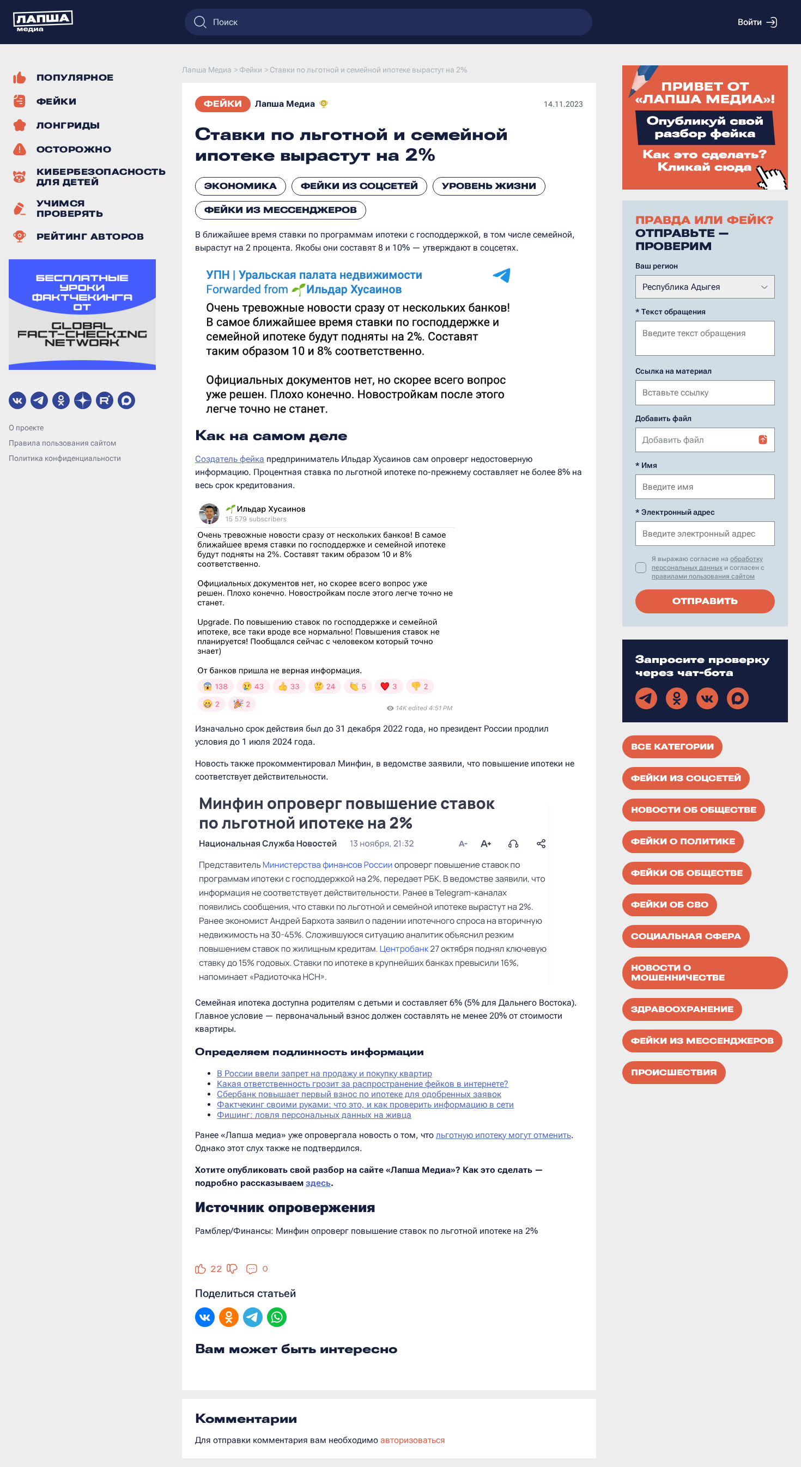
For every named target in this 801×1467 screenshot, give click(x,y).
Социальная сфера (686, 936)
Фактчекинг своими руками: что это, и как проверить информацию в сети (365, 1104)
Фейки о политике (683, 842)
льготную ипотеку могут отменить (503, 1135)
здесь (318, 1183)
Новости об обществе (693, 810)
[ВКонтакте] (205, 1318)
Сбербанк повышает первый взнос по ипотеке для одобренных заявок (359, 1094)
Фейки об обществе (687, 873)
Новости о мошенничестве (678, 973)
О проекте (26, 427)
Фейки (223, 104)
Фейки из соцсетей (359, 186)
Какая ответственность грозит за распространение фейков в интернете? (362, 1084)
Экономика (240, 186)
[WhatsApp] (277, 1318)
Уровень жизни (489, 186)
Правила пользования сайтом (62, 443)
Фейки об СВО (669, 905)
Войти (750, 22)
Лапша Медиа (285, 104)
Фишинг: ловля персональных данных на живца (314, 1115)
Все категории (672, 747)
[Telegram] (253, 1318)
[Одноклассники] (229, 1318)
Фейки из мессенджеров (280, 210)
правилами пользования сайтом (703, 576)
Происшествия (674, 1073)
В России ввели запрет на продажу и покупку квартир (324, 1073)
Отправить (705, 601)
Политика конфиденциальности (65, 458)
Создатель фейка (229, 459)
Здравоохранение (682, 1009)
